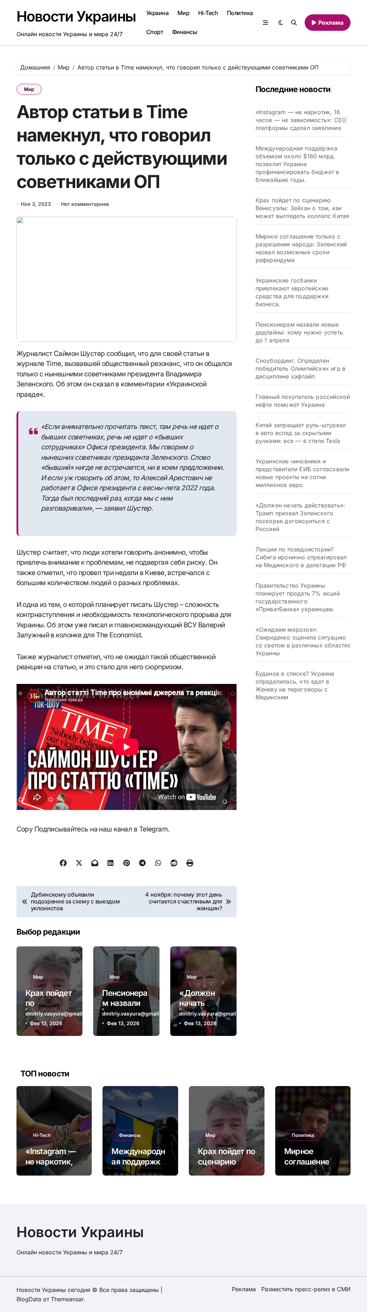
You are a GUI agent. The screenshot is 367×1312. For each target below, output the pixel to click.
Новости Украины (76, 16)
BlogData (28, 1299)
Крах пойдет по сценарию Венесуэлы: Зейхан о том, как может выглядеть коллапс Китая (302, 208)
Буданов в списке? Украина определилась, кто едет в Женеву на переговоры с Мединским (295, 685)
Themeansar (67, 1299)
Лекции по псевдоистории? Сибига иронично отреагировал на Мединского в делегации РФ (301, 557)
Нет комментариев (85, 204)
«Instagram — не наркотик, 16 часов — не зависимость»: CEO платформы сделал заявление (301, 119)
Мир (183, 12)
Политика (240, 12)
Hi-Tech (208, 12)
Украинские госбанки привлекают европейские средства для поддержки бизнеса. (292, 292)
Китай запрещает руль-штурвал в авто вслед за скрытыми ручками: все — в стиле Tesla (301, 432)
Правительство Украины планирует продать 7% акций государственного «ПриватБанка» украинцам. (298, 597)
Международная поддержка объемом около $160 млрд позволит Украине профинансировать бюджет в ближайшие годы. (297, 164)
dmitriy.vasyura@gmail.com (60, 1013)
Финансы (184, 31)
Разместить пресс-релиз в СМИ (306, 1289)
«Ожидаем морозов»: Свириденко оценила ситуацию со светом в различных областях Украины (303, 641)
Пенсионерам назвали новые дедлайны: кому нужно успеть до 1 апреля (299, 332)
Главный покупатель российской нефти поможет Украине (303, 400)
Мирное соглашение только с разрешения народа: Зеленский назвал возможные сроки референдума (301, 248)
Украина (157, 12)
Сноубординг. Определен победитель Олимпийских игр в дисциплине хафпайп (301, 368)
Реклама (244, 1289)
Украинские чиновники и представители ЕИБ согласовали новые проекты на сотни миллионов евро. (302, 473)
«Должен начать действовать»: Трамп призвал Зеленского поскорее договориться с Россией (300, 517)
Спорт (154, 31)
